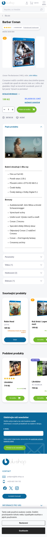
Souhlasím (23, 531)
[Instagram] (16, 488)
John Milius (33, 75)
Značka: (8, 31)
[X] (10, 488)
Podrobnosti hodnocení (31, 27)
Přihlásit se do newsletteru (14, 448)
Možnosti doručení (32, 102)
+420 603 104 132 (14, 481)
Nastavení (23, 523)
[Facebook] (4, 488)
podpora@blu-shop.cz (15, 477)
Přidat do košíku (24, 109)
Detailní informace (9, 94)
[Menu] (44, 3)
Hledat (41, 9)
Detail (15, 340)
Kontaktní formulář (14, 496)
